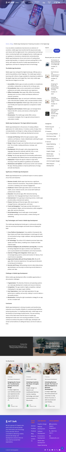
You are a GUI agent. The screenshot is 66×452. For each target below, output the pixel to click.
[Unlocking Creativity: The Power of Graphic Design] (32, 386)
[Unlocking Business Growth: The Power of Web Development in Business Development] (51, 386)
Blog (11, 44)
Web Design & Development (50, 164)
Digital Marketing (51, 144)
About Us (33, 436)
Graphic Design (51, 151)
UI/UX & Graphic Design (53, 161)
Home (7, 44)
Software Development (53, 158)
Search (47, 47)
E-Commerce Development (50, 147)
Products (33, 431)
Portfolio (33, 428)
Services (33, 426)
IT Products (48, 131)
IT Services (24, 28)
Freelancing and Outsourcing (49, 128)
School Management (52, 139)
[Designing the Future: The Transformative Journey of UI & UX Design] (14, 386)
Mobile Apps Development (37, 28)
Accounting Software (52, 133)
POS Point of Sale (51, 136)
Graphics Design (42, 424)
